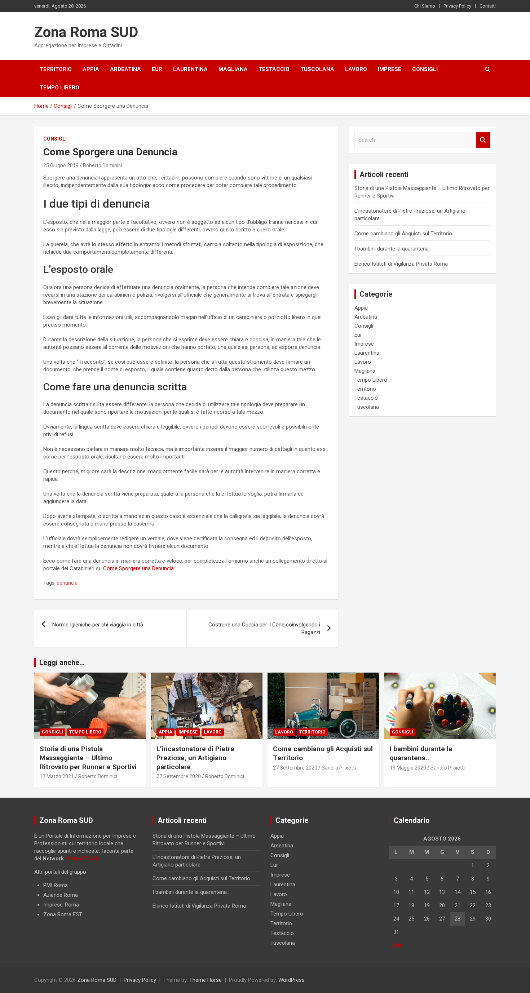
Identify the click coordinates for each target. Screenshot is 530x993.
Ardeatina (125, 69)
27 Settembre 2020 (178, 776)
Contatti (488, 6)
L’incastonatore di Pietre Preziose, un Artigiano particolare (195, 758)
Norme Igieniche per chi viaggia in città (97, 624)
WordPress (291, 980)
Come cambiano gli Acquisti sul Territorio (403, 233)
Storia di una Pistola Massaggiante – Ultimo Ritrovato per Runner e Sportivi (88, 758)
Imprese (389, 69)
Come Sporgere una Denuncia (138, 568)
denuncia (67, 583)
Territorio (56, 69)
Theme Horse (205, 980)
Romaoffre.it (81, 858)
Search (483, 140)
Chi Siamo (424, 6)
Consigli (425, 69)
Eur (157, 69)
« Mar (395, 945)
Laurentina (190, 69)
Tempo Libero (59, 87)
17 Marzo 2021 (57, 776)
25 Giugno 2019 (61, 165)
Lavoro (356, 69)
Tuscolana (317, 69)
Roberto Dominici (102, 165)
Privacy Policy (457, 6)
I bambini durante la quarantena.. (392, 248)
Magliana (233, 69)
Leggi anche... (62, 662)
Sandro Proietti (339, 768)
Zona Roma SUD (86, 32)
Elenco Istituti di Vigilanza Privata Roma (401, 264)
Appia (91, 69)
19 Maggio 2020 (408, 768)
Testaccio (274, 69)
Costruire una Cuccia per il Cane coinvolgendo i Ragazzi (264, 628)
